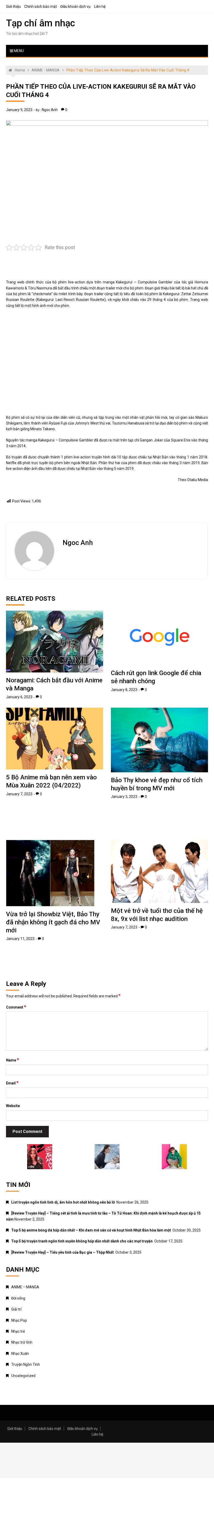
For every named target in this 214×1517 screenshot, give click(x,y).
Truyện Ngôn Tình (25, 1364)
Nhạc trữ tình (21, 1342)
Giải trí (16, 1309)
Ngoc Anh (50, 110)
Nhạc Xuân (20, 1353)
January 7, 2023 (19, 794)
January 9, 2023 (19, 110)
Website (13, 1106)
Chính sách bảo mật (40, 6)
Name (12, 1060)
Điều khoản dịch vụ (75, 6)
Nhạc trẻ (18, 1331)
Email (12, 1082)
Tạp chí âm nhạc (40, 23)
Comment (16, 1007)
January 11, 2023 (20, 939)
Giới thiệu (13, 6)
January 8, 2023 (124, 690)
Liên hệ (99, 6)
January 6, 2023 (19, 697)
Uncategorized (23, 1376)
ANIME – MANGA (25, 1287)
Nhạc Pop (19, 1320)
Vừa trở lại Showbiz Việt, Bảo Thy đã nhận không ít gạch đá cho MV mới (53, 922)
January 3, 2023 (124, 796)
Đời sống (18, 1298)
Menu (18, 51)
